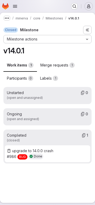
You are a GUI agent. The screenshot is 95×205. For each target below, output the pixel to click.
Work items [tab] (19, 65)
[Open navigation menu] (15, 6)
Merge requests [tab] (56, 65)
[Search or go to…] (74, 6)
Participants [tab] (19, 78)
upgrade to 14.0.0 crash (32, 150)
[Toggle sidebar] (87, 30)
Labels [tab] (48, 78)
